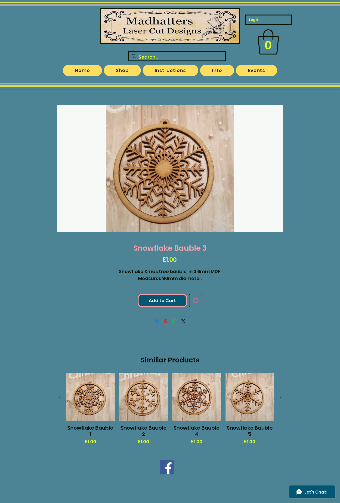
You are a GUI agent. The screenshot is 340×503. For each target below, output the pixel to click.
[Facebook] (167, 467)
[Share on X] (183, 321)
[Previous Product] (59, 397)
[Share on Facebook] (157, 321)
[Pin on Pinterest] (165, 321)
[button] (268, 42)
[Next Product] (280, 397)
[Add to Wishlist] (195, 300)
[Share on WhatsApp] (174, 321)
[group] (170, 409)
